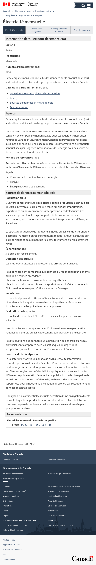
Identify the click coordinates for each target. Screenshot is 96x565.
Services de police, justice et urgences (64, 486)
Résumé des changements (36, 30)
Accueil (6, 11)
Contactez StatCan (10, 459)
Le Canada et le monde (57, 496)
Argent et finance (55, 501)
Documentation (19, 107)
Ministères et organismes (13, 478)
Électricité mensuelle (14, 30)
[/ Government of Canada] (20, 4)
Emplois (6, 486)
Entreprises (8, 501)
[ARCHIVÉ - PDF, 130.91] (36, 424)
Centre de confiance (56, 459)
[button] (84, 6)
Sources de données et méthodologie (31, 102)
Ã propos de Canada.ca (12, 549)
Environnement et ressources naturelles (20, 520)
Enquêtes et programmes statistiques (24, 15)
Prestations (7, 506)
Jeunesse (52, 520)
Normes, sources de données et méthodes (35, 11)
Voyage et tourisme (11, 496)
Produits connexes (82, 30)
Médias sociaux (9, 540)
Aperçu (14, 98)
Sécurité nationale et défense (15, 525)
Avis (4, 554)
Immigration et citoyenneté (14, 491)
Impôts (6, 515)
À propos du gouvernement (59, 474)
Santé (5, 510)
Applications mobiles (11, 545)
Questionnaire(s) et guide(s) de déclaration (35, 93)
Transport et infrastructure (59, 491)
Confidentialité (9, 559)
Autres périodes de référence (59, 30)
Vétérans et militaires (57, 515)
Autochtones (53, 510)
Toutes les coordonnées (13, 474)
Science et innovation (57, 506)
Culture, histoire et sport (13, 530)
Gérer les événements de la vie (61, 525)
